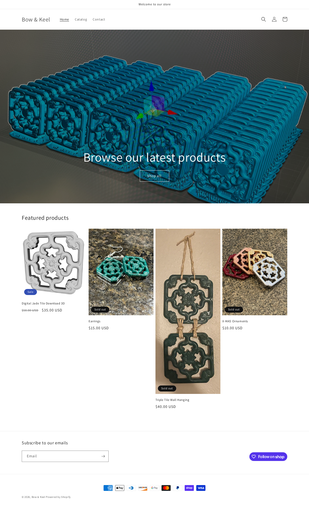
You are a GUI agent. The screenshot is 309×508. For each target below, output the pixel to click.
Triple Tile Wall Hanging (172, 400)
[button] (263, 19)
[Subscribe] (103, 456)
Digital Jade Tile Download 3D (43, 303)
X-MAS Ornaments (235, 321)
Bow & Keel (38, 497)
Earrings (94, 321)
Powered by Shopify (58, 497)
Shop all (154, 175)
